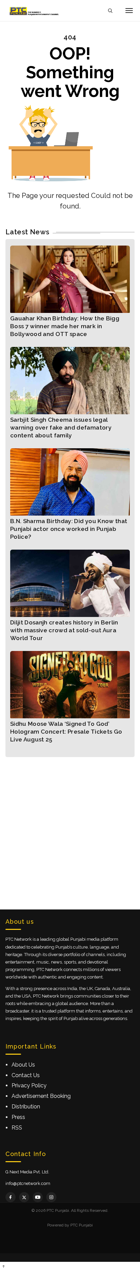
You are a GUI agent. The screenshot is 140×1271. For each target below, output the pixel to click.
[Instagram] (51, 1197)
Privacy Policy (29, 1085)
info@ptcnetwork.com (27, 1183)
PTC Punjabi (81, 1225)
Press (18, 1117)
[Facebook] (10, 1197)
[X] (24, 1197)
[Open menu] (129, 10)
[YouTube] (38, 1197)
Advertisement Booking (41, 1096)
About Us (23, 1064)
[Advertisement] (70, 827)
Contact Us (26, 1075)
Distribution (26, 1106)
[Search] (110, 10)
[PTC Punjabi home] (34, 10)
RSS (17, 1127)
